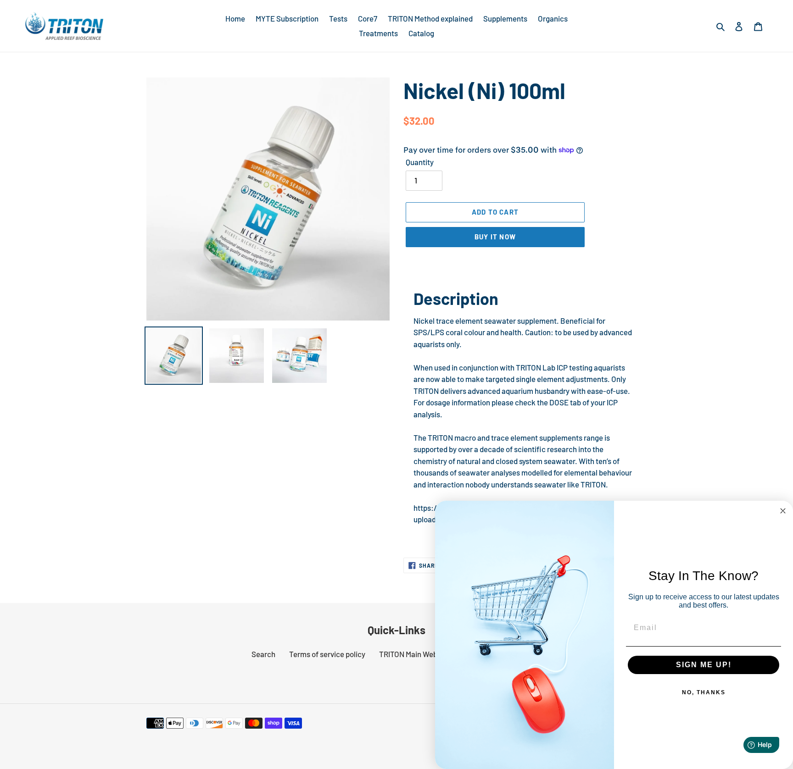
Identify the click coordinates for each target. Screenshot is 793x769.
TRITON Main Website (414, 653)
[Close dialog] (782, 510)
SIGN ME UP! (704, 665)
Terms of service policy (327, 653)
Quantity (420, 161)
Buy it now (495, 236)
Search (263, 653)
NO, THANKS (704, 692)
